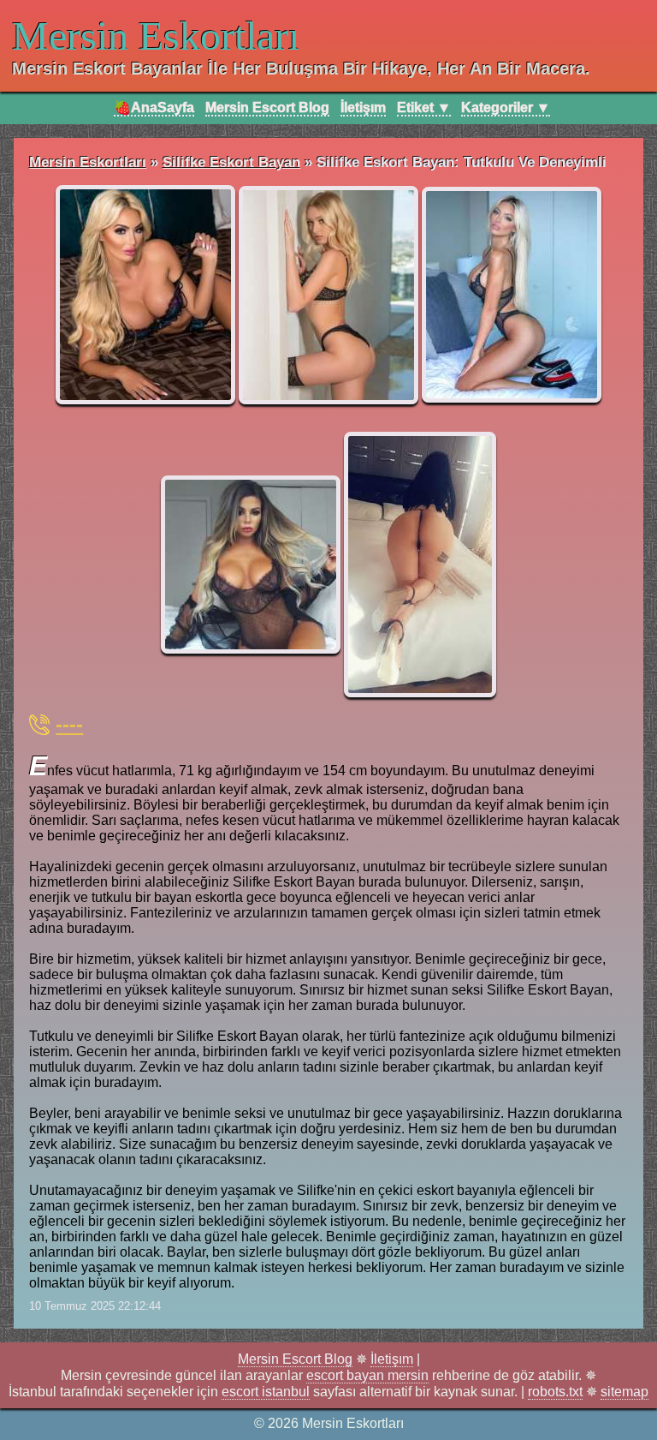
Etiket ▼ (424, 107)
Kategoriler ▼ (505, 107)
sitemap (624, 1391)
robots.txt (555, 1391)
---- (69, 724)
